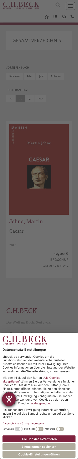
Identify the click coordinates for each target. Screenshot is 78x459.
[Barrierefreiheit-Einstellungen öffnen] (9, 399)
